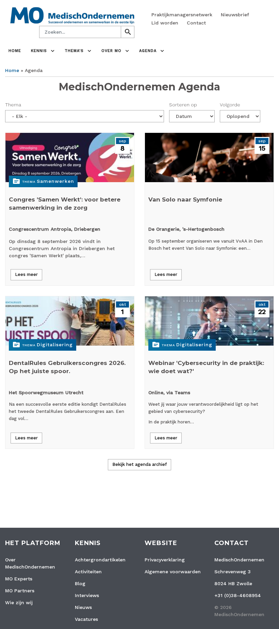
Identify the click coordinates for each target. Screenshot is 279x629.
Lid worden (164, 22)
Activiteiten (88, 571)
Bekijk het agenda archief (139, 464)
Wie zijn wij (19, 602)
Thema (13, 104)
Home (15, 51)
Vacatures (86, 619)
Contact (196, 22)
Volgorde (230, 104)
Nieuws (83, 607)
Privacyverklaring (165, 559)
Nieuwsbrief (235, 14)
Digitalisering (55, 344)
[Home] (72, 15)
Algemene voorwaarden (173, 571)
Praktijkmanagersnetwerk (181, 14)
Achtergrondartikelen (100, 559)
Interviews (87, 595)
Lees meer (26, 274)
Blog (80, 583)
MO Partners (19, 590)
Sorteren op (183, 104)
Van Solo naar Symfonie (185, 199)
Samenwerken (55, 181)
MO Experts (18, 578)
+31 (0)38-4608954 (237, 595)
